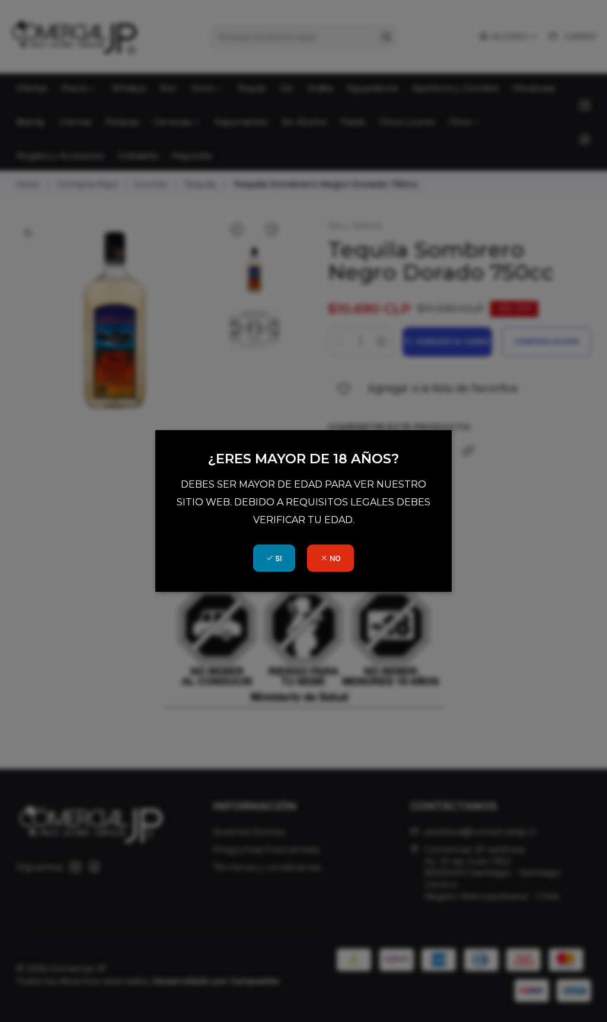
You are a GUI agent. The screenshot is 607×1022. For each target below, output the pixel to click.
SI (277, 558)
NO (334, 558)
